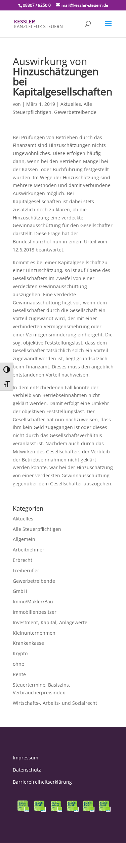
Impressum (25, 757)
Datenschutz (27, 769)
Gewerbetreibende (75, 112)
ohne (18, 664)
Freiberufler (26, 570)
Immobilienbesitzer (34, 612)
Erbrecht (22, 560)
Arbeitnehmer (28, 549)
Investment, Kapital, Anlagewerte (50, 622)
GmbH (20, 591)
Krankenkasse (28, 643)
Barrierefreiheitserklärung (42, 782)
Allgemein (24, 539)
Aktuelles (70, 104)
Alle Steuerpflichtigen (37, 529)
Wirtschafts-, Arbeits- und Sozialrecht (55, 703)
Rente (19, 674)
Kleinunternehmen (34, 633)
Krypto (20, 653)
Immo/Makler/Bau (33, 601)
